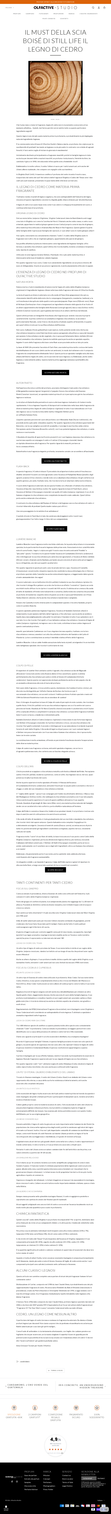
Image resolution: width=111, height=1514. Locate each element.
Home (53, 119)
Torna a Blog (57, 1370)
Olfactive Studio (16, 1500)
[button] (93, 7)
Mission (46, 1475)
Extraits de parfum (31, 1479)
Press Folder (48, 1489)
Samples (27, 1482)
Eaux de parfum (30, 1475)
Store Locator (67, 1479)
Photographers (49, 1486)
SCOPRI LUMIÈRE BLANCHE (55, 655)
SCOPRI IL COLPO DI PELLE (55, 761)
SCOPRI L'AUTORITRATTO (55, 461)
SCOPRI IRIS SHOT (55, 870)
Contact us (66, 1475)
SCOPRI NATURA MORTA (55, 373)
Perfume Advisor (31, 1489)
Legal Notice (67, 1486)
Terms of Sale (67, 1482)
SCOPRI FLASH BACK (55, 529)
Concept (46, 1479)
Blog (57, 119)
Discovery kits (30, 1486)
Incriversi (101, 1478)
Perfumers (47, 1482)
